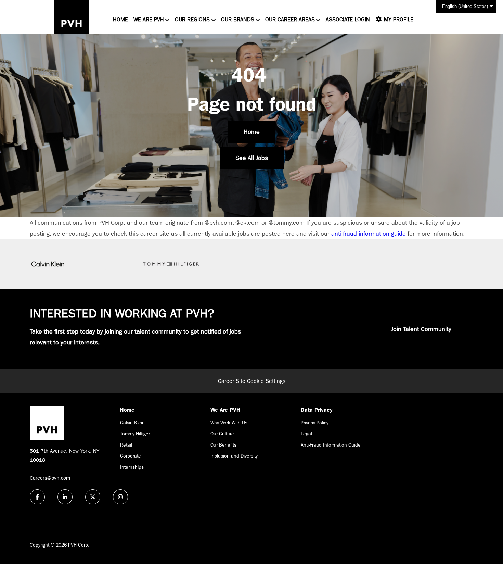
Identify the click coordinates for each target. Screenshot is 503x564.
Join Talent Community (421, 329)
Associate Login (348, 19)
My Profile (397, 19)
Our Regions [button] (192, 19)
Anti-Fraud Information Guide (331, 445)
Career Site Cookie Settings (251, 381)
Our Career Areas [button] (290, 19)
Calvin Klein (132, 422)
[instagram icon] (120, 496)
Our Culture (222, 433)
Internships (132, 467)
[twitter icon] (92, 496)
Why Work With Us (228, 422)
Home (120, 19)
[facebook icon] (37, 496)
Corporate (130, 456)
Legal (306, 433)
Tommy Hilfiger (135, 433)
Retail (126, 445)
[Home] (71, 17)
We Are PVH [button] (148, 19)
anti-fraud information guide (368, 233)
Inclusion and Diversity (234, 456)
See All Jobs (251, 158)
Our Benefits (223, 445)
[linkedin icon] (65, 496)
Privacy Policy (314, 422)
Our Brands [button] (237, 19)
